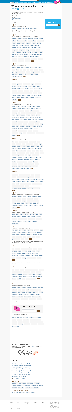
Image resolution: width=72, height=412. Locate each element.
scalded (28, 216)
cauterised (38, 216)
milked (13, 258)
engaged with (26, 56)
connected (14, 274)
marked (19, 219)
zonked (23, 152)
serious (33, 133)
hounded (18, 88)
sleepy (38, 141)
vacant (32, 74)
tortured (35, 88)
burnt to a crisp (15, 223)
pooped (18, 146)
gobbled (13, 239)
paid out (27, 28)
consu (24, 392)
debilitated (14, 148)
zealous (28, 108)
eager (21, 119)
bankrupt (36, 74)
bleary (25, 150)
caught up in (14, 61)
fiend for (32, 56)
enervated (24, 148)
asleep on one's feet (25, 168)
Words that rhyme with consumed (21, 367)
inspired (17, 115)
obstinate (28, 115)
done (32, 144)
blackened (19, 216)
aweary (13, 150)
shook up (39, 183)
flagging (40, 144)
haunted (29, 86)
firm (33, 119)
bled (32, 255)
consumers (39, 319)
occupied (36, 38)
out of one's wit (21, 186)
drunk (20, 230)
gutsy (26, 130)
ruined (24, 196)
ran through (25, 251)
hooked (13, 45)
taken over (32, 97)
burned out (32, 163)
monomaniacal (15, 133)
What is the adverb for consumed (21, 369)
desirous (17, 119)
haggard (29, 155)
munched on (29, 234)
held (29, 47)
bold (13, 119)
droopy (18, 155)
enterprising (33, 112)
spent (31, 28)
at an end (28, 72)
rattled (17, 183)
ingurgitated (23, 234)
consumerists (41, 324)
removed (14, 203)
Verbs (11, 408)
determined (23, 106)
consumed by (14, 383)
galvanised (14, 130)
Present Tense (18, 408)
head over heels (33, 54)
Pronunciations (49, 2)
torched (25, 221)
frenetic (41, 181)
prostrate (23, 146)
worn (41, 150)
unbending (38, 115)
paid (23, 28)
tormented (14, 86)
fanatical (25, 119)
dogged (31, 90)
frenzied (32, 177)
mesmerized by (34, 58)
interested (39, 43)
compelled (23, 112)
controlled (19, 86)
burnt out (32, 159)
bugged (35, 47)
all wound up (39, 54)
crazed (18, 179)
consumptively (33, 321)
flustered (14, 88)
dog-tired (29, 150)
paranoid (40, 95)
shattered (39, 148)
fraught (28, 177)
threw (29, 272)
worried (24, 276)
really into (40, 58)
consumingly (40, 321)
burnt (37, 214)
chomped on (24, 232)
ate (32, 230)
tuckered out (14, 163)
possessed (19, 84)
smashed (24, 198)
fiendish (18, 97)
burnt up (13, 296)
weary (16, 141)
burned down (26, 294)
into (32, 47)
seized (31, 88)
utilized (34, 258)
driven (13, 106)
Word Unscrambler (26, 402)
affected (40, 88)
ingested (28, 230)
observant (19, 47)
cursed (38, 86)
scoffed (26, 239)
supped (18, 239)
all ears (13, 52)
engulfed (19, 278)
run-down (30, 161)
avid (19, 112)
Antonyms (17, 2)
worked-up (22, 183)
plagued (32, 84)
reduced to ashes (31, 219)
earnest (19, 108)
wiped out (26, 163)
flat (26, 155)
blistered (14, 216)
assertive (38, 106)
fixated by (37, 56)
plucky (20, 133)
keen (17, 110)
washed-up (20, 76)
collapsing (37, 152)
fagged (29, 148)
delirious (22, 179)
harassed (24, 95)
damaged (24, 201)
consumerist (19, 319)
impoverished (14, 74)
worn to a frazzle (28, 166)
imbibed (24, 230)
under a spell (37, 97)
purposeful (20, 124)
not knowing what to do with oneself (19, 188)
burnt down (32, 294)
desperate (37, 174)
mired (34, 274)
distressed (38, 179)
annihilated (14, 201)
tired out (32, 146)
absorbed (19, 38)
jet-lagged (14, 146)
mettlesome (21, 121)
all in (40, 157)
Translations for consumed (19, 376)
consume (13, 317)
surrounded (21, 93)
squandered (21, 74)
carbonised (38, 219)
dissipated (23, 72)
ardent (33, 106)
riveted (42, 40)
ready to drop (20, 166)
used (21, 69)
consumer (14, 319)
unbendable (22, 126)
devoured (19, 95)
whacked (37, 146)
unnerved (26, 93)
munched (38, 236)
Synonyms (12, 2)
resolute (23, 108)
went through (27, 255)
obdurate (26, 121)
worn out (14, 152)
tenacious (37, 110)
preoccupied (30, 38)
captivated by (34, 52)
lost (17, 45)
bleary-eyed (35, 166)
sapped (13, 69)
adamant (31, 128)
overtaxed (20, 157)
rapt (21, 40)
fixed (36, 119)
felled (31, 203)
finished (40, 69)
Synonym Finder (20, 378)
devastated (20, 196)
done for (36, 163)
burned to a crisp (27, 296)
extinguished (14, 294)
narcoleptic (14, 157)
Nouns (11, 407)
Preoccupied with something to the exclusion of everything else (22, 19)
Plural (17, 404)
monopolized (21, 50)
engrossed (14, 38)
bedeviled (14, 90)
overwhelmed (14, 93)
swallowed (36, 230)
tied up (27, 50)
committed (14, 108)
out (28, 69)
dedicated (33, 108)
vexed (31, 93)
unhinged (23, 181)
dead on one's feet (15, 168)
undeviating (28, 126)
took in (41, 230)
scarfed (13, 236)
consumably (14, 321)
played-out (14, 76)
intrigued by (27, 58)
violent (27, 97)
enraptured (20, 274)
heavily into (14, 58)
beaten (21, 150)
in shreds (36, 205)
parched (24, 216)
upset (28, 181)
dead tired (19, 161)
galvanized (20, 130)
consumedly (20, 324)
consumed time (27, 385)
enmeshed (14, 272)
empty (42, 72)
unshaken (26, 128)
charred (21, 214)
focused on (18, 52)
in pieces (31, 205)
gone (39, 47)
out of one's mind (31, 188)
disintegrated (30, 198)
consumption (19, 317)
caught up (38, 50)
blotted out (14, 207)
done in (41, 152)
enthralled (14, 40)
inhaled (24, 236)
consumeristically (15, 326)
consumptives (26, 321)
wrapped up (32, 50)
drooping (19, 148)
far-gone (36, 69)
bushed (27, 144)
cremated (41, 292)
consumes (20, 321)
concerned (34, 278)
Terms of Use (44, 404)
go (59, 24)
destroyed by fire (32, 298)
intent (38, 40)
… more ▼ (15, 22)
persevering (21, 110)
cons (20, 392)
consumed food (30, 383)
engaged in (20, 56)
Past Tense (18, 407)
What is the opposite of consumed (21, 363)
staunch (36, 124)
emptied (31, 67)
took (13, 230)
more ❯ (32, 61)
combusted (14, 292)
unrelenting (39, 126)
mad (22, 88)
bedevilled (20, 90)
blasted (22, 203)
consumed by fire (22, 383)
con (17, 392)
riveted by (24, 52)
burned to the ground (36, 296)
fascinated (21, 45)
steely (37, 133)
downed (18, 232)
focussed (28, 43)
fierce (29, 119)
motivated (29, 106)
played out (30, 157)
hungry (13, 115)
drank (16, 230)
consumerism (31, 317)
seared (17, 214)
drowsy (13, 144)
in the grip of (14, 99)
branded (33, 216)
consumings (14, 324)
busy (18, 40)
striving (41, 124)
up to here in (27, 61)
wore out (14, 253)
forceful (35, 128)
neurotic (22, 97)
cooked (29, 221)
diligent (32, 45)
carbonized (19, 221)
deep (29, 40)
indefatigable (14, 121)
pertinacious (37, 121)
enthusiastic (39, 112)
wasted (37, 150)
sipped (33, 236)
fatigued (26, 141)
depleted (13, 67)
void (28, 74)
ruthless (28, 133)
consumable (38, 317)
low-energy (14, 159)
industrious (27, 45)
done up (13, 155)
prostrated (36, 157)
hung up (29, 52)
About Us (43, 403)
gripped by (41, 52)
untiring (27, 117)
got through (14, 251)
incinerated (32, 214)
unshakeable (20, 128)
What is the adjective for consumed (21, 371)
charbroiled (34, 221)
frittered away (35, 253)
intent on (14, 54)
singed (40, 214)
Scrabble (25, 404)
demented (27, 179)
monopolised (14, 50)
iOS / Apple (35, 402)
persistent (27, 110)
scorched (26, 214)
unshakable (14, 128)
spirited (31, 110)
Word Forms (44, 2)
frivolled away (15, 255)
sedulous (14, 47)
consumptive (26, 319)
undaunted (22, 117)
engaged (41, 38)
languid (34, 155)
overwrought (27, 174)
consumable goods (28, 387)
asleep (27, 152)
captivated (34, 40)
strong (13, 126)
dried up (36, 255)
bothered (14, 95)
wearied (23, 144)
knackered (18, 144)
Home (43, 402)
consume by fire (34, 385)
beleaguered (26, 90)
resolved (25, 124)
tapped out (35, 161)
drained (18, 67)
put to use (29, 258)
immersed (25, 38)
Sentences (29, 2)
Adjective (13, 17)
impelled (30, 130)
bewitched (40, 93)
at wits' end (38, 188)
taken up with (21, 61)
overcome (27, 88)
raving (13, 181)
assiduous (37, 45)
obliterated (14, 196)
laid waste (39, 298)
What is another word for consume (21, 374)
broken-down (20, 159)
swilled (22, 239)
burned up (25, 219)
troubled (34, 86)
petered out (14, 166)
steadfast (33, 115)
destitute (39, 67)
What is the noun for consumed (20, 372)
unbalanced (18, 181)
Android (35, 403)
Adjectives (18, 402)
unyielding (32, 117)
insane (35, 95)
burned (13, 214)
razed (38, 201)
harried (28, 95)
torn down (41, 205)
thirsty (17, 126)
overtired (36, 144)
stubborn (41, 133)
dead (41, 146)
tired (13, 141)
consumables (32, 319)
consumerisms (27, 324)
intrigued (33, 43)
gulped (13, 234)
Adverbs (18, 403)
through (32, 72)
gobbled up (34, 232)
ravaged (39, 196)
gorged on (39, 232)
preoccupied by (20, 54)
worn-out (18, 152)
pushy (24, 133)
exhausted (27, 67)
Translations (34, 2)
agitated (35, 93)
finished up (29, 253)
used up (35, 28)
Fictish (33, 346)
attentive (23, 43)
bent (40, 117)
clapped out (37, 159)
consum (28, 392)
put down (40, 234)
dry (25, 74)
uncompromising (15, 117)
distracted (14, 177)
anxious (13, 97)
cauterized (14, 219)
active (36, 117)
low (35, 148)
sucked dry (18, 258)
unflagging (14, 135)
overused (25, 157)
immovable (40, 119)
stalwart (32, 124)
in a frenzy (34, 183)
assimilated (38, 272)
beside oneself (15, 174)
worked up (14, 186)
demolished (34, 196)
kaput (17, 69)
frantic (24, 177)
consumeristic (34, 324)
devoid (24, 69)
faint (32, 148)
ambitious (18, 106)
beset (24, 84)
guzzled (17, 234)
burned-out (26, 159)
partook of (35, 234)
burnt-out (32, 152)
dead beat (14, 161)
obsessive (31, 121)
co (14, 392)
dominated (25, 86)
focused (13, 43)
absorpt (36, 269)
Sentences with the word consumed (21, 365)
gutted (34, 203)
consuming (25, 317)
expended (19, 28)
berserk (32, 174)
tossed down (19, 236)
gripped (18, 43)
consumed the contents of (17, 385)
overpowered (37, 90)
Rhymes (25, 2)
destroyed (37, 72)
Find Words (39, 2)
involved (25, 40)
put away (29, 236)
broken (27, 203)
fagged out (25, 161)
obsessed (14, 84)
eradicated (36, 198)
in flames (26, 205)
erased (34, 201)
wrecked (29, 196)
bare (36, 67)
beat (17, 150)
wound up (27, 186)
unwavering (14, 112)
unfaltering (34, 126)
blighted (19, 201)
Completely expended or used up (17, 18)
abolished (19, 198)
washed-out (21, 163)
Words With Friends (26, 403)
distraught (33, 179)
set (28, 124)
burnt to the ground (16, 298)
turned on (26, 54)
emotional (19, 177)
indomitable (35, 130)
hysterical (37, 177)
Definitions (21, 2)
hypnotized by (21, 58)
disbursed (14, 28)
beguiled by (14, 56)
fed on (29, 232)
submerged (24, 47)
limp (37, 155)
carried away (28, 183)
